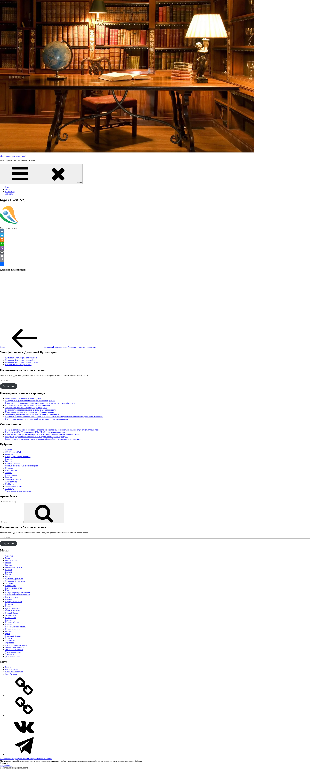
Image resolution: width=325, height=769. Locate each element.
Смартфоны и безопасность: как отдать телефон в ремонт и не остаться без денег (40, 403)
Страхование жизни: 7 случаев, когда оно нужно (26, 407)
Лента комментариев (14, 672)
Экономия (9, 654)
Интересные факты (13, 588)
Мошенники (10, 615)
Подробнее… (6, 765)
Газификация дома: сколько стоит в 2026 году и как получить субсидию (36, 437)
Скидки (8, 638)
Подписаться (8, 386)
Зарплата (9, 583)
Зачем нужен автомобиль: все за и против (23, 398)
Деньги (8, 574)
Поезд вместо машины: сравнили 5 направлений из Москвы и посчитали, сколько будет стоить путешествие (52, 430)
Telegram (9, 194)
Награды (9, 468)
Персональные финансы (15, 627)
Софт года (9, 489)
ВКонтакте (9, 191)
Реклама (8, 477)
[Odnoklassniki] (162, 239)
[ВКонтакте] (24, 735)
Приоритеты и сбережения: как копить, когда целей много (30, 410)
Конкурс (8, 461)
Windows (9, 454)
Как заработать (11, 597)
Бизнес (8, 563)
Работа (8, 631)
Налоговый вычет (13, 622)
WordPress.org (11, 674)
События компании (13, 486)
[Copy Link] (162, 260)
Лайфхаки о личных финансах (18, 365)
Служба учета (11, 482)
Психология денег (13, 629)
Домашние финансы (14, 579)
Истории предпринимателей (17, 592)
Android (8, 450)
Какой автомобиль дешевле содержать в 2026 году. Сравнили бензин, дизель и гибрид (42, 434)
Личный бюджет (12, 613)
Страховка (9, 643)
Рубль (7, 634)
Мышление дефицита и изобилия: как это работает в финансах (32, 414)
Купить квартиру (12, 608)
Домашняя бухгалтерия (15, 581)
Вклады (8, 572)
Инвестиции (10, 586)
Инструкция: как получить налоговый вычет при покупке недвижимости (37, 419)
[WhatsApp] (162, 244)
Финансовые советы (14, 650)
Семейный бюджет (13, 479)
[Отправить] (162, 264)
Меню (79, 182)
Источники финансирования (17, 595)
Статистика (10, 640)
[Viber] (162, 248)
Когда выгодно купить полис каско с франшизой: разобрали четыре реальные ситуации (43, 439)
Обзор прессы (11, 475)
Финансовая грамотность (16, 645)
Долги (8, 576)
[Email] (162, 256)
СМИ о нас (10, 484)
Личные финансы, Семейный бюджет (21, 466)
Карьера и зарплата (13, 602)
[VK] (162, 231)
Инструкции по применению (17, 457)
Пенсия (8, 624)
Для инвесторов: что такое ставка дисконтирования (27, 405)
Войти (8, 667)
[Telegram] (162, 235)
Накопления (10, 618)
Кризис (8, 606)
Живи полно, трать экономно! (13, 156)
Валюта (8, 569)
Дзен (7, 187)
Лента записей (11, 669)
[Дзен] (24, 696)
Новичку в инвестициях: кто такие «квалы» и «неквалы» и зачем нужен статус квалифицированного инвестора (54, 417)
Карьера (8, 599)
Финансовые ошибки (14, 647)
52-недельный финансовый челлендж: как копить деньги (30, 401)
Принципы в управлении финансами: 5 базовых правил (29, 412)
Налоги (8, 620)
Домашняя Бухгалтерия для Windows (21, 358)
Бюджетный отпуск (13, 567)
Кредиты (9, 604)
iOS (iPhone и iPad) (13, 452)
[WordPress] (162, 252)
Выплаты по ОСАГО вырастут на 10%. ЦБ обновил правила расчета (35, 432)
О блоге (8, 473)
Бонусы (8, 565)
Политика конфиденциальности (14, 759)
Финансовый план (13, 652)
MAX (7, 189)
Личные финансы (12, 463)
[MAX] (24, 715)
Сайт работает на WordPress (40, 759)
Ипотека (8, 459)
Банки (7, 558)
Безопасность (11, 560)
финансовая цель (12, 656)
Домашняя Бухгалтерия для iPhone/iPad (22, 362)
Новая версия (11, 470)
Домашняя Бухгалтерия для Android (20, 360)
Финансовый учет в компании (18, 491)
